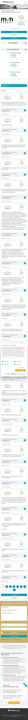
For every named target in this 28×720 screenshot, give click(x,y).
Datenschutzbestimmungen (13, 639)
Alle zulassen (20, 370)
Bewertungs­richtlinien (5, 715)
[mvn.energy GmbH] (7, 20)
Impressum (24, 715)
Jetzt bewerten (14, 32)
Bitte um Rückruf (6, 632)
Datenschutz (19, 715)
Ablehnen (22, 374)
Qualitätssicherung (13, 715)
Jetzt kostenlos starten (14, 702)
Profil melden (19, 648)
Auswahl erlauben (11, 374)
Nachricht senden (14, 636)
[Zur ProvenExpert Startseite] (7, 2)
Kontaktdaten (13, 43)
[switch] (15, 361)
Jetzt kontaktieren (14, 38)
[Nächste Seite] (14, 590)
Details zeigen (21, 367)
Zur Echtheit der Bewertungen (14, 28)
